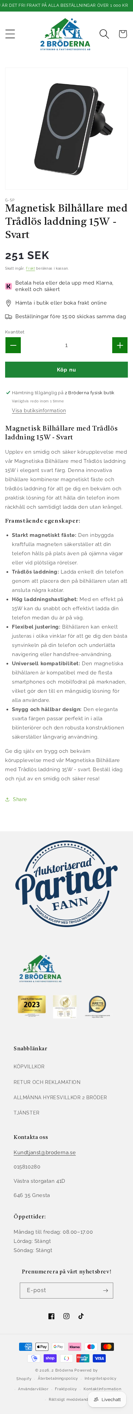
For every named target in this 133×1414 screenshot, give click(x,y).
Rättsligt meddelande (70, 1399)
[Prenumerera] (105, 1291)
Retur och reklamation (47, 1082)
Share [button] (20, 799)
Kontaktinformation (102, 1389)
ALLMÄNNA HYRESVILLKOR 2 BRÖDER (60, 1097)
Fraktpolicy (66, 1389)
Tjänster (27, 1113)
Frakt (30, 268)
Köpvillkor (29, 1066)
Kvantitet (15, 331)
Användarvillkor (33, 1389)
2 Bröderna (62, 1370)
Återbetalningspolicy (58, 1378)
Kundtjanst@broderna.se (45, 1152)
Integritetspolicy (101, 1378)
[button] (10, 34)
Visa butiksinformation (39, 410)
